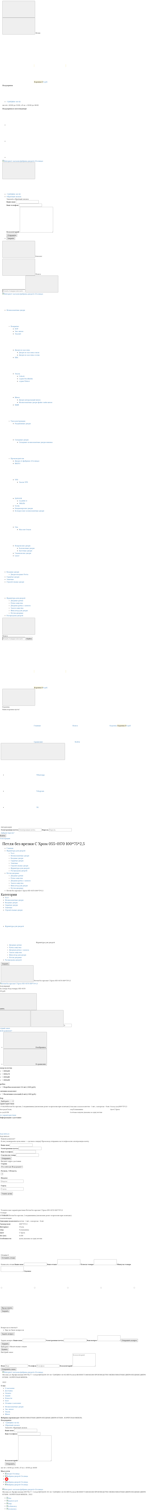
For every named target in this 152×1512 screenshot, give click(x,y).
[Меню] (18, 9)
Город (3, 1186)
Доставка (9, 1391)
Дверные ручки (17, 876)
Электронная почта (9, 830)
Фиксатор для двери (19, 886)
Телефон (32, 1366)
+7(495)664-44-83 (14, 102)
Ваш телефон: (13, 205)
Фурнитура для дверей (16, 598)
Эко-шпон (9, 1409)
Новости (8, 1398)
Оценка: (27, 1271)
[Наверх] (16, 824)
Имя (3, 1366)
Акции (7, 1396)
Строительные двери (15, 582)
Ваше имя (5, 1145)
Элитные (10, 579)
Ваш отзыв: (52, 1264)
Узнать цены (7, 1194)
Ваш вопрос (92, 1340)
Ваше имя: (11, 202)
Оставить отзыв (8, 1258)
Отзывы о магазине (13, 1403)
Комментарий (66, 1366)
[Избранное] (50, 671)
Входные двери (13, 572)
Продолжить (7, 1308)
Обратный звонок (14, 197)
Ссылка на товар (8, 1155)
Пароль (45, 830)
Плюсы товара (87, 1264)
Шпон (7, 1414)
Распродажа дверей (15, 615)
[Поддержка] (18, 170)
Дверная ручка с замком (21, 881)
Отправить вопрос (129, 1340)
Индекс (4, 1178)
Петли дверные (17, 888)
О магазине (10, 1388)
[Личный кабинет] (17, 655)
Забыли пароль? (7, 833)
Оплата (8, 1393)
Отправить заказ (9, 1369)
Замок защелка (17, 883)
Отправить (11, 235)
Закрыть (10, 238)
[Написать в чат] (33, 751)
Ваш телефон (7, 1152)
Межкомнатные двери (16, 310)
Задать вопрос (8, 1334)
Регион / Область (9, 1171)
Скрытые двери (13, 577)
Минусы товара (124, 1264)
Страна (4, 1164)
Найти (29, 639)
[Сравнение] (18, 671)
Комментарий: (13, 232)
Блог (7, 1401)
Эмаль (7, 1412)
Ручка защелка (17, 878)
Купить (5, 1349)
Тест (12, 853)
